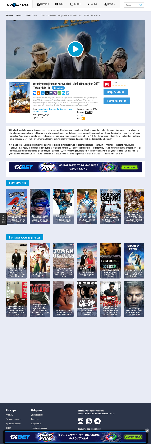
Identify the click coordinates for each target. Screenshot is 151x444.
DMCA (8, 427)
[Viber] (55, 93)
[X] (47, 93)
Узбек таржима (37, 414)
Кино (61, 4)
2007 (82, 115)
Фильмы (9, 414)
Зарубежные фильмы (64, 109)
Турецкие (34, 419)
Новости (44, 4)
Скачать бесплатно (116, 101)
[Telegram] (67, 93)
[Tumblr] (51, 93)
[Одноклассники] (38, 93)
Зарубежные (36, 423)
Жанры (77, 4)
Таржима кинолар (13, 419)
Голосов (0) (115, 82)
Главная (9, 15)
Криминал (43, 111)
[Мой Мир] (43, 93)
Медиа (94, 4)
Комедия (52, 109)
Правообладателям (14, 423)
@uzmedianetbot (97, 410)
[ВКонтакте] (34, 93)
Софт (110, 4)
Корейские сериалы (39, 427)
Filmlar (19, 15)
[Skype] (63, 93)
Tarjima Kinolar (31, 15)
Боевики (36, 111)
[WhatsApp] (59, 93)
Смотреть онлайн (115, 92)
